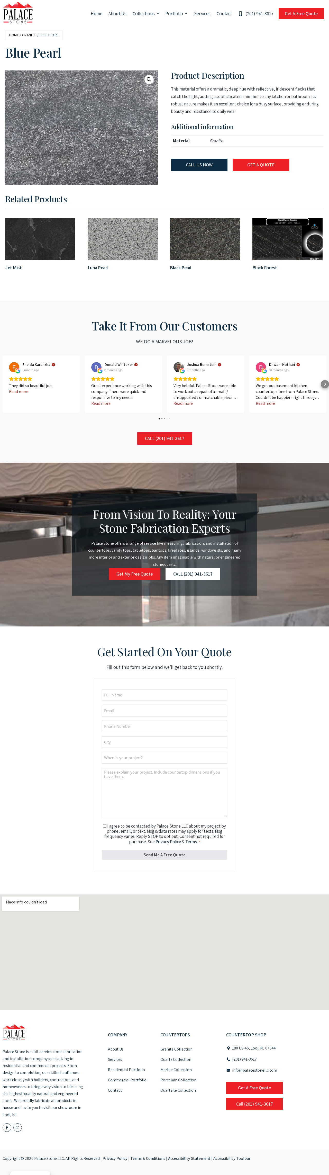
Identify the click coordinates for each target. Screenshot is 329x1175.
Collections (144, 13)
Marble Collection (176, 1069)
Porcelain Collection (178, 1080)
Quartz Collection (175, 1059)
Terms (191, 842)
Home (96, 13)
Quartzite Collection (178, 1090)
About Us (117, 13)
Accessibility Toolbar (231, 1158)
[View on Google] (14, 367)
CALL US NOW (199, 165)
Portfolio (174, 13)
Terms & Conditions (147, 1158)
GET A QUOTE (261, 165)
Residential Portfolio (126, 1069)
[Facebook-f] (7, 1127)
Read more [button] (18, 391)
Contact (224, 13)
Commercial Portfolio (127, 1080)
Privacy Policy (168, 842)
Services (202, 13)
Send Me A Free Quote (164, 855)
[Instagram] (17, 1127)
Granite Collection (176, 1049)
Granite (29, 35)
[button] (146, 13)
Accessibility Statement (189, 1158)
